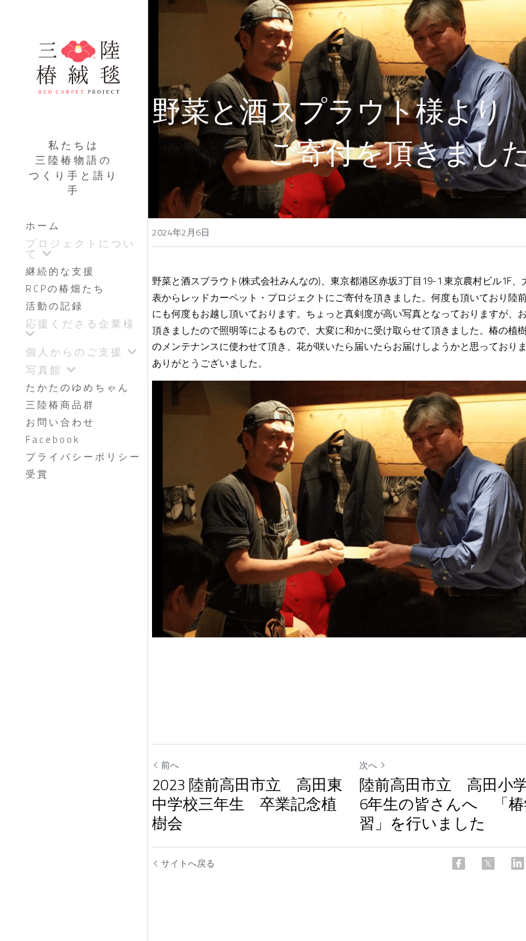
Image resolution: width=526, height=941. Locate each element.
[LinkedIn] (517, 863)
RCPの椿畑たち (65, 288)
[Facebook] (458, 863)
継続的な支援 (60, 271)
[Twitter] (488, 863)
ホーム (43, 225)
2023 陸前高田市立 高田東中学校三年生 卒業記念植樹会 (247, 804)
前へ (170, 765)
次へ (368, 765)
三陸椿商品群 (60, 404)
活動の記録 (54, 305)
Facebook (53, 439)
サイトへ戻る (188, 863)
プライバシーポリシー (83, 456)
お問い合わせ (60, 422)
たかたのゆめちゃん (78, 387)
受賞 (37, 474)
